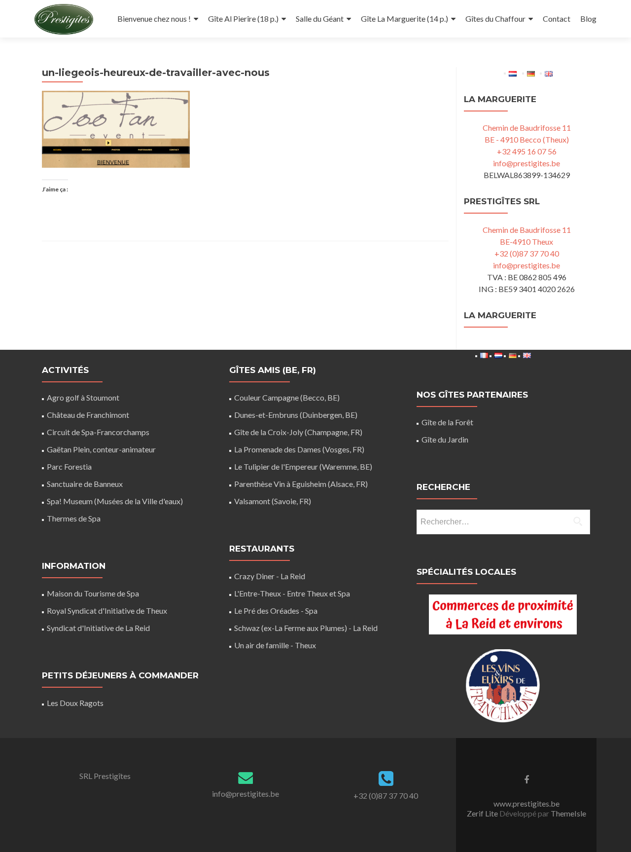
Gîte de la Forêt (447, 422)
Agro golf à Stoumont (83, 397)
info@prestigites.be (526, 163)
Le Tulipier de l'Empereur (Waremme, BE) (303, 466)
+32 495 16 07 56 (527, 151)
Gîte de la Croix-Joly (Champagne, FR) (298, 432)
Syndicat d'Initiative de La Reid (98, 627)
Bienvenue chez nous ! (154, 18)
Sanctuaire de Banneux (85, 483)
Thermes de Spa (74, 518)
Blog (588, 18)
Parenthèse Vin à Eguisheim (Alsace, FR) (301, 483)
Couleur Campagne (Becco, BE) (287, 397)
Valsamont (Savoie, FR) (272, 501)
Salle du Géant (320, 18)
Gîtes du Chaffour (495, 18)
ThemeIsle (568, 813)
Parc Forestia (69, 466)
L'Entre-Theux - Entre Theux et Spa (292, 593)
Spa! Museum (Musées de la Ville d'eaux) (115, 501)
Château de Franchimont (88, 414)
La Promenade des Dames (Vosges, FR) (299, 449)
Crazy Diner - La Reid (269, 576)
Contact (556, 18)
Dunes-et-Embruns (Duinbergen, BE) (295, 414)
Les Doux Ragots (75, 702)
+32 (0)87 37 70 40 (526, 253)
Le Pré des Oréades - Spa (275, 610)
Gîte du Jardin (444, 439)
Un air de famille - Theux (275, 645)
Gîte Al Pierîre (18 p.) (243, 18)
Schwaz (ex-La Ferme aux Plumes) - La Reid (306, 627)
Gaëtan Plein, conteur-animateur (101, 449)
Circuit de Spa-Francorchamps (98, 432)
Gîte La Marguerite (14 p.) (404, 18)
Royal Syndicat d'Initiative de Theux (107, 610)
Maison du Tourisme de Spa (93, 593)
